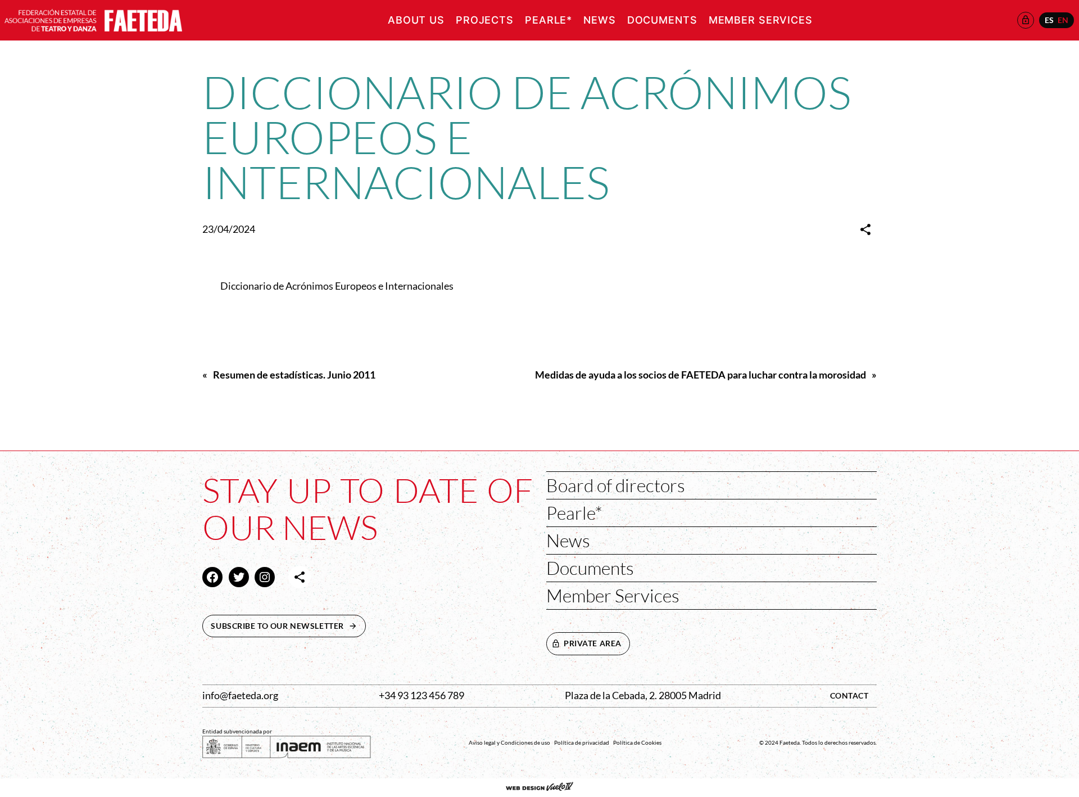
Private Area (593, 643)
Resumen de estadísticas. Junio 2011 (294, 375)
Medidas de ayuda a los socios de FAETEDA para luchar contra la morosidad (700, 375)
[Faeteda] (93, 18)
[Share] (865, 229)
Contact (849, 695)
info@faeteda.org (240, 695)
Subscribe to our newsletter (288, 626)
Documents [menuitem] (662, 20)
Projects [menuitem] (485, 20)
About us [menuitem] (416, 20)
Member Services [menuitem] (761, 20)
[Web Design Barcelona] (539, 787)
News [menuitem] (599, 20)
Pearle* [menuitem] (548, 20)
